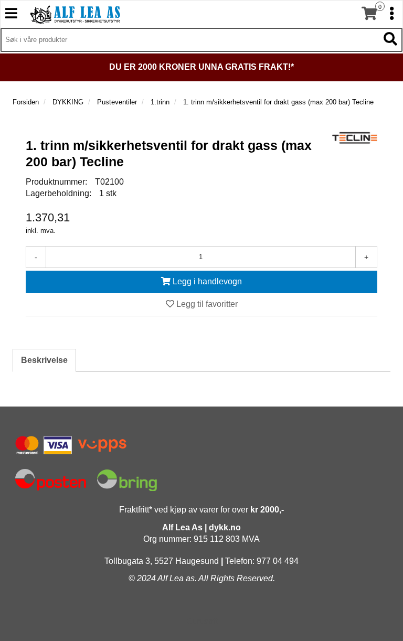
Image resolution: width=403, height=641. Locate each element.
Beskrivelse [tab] (44, 360)
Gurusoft (201, 621)
